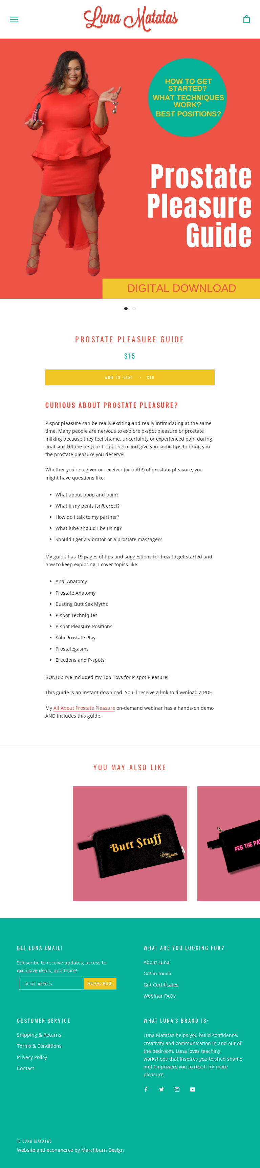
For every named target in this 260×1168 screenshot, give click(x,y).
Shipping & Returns (39, 1035)
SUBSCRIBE (100, 983)
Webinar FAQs (160, 996)
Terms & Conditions (39, 1046)
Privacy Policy (32, 1057)
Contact (25, 1068)
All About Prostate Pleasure (84, 708)
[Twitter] (161, 1089)
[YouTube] (192, 1089)
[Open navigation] (14, 19)
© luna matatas (34, 1141)
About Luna (157, 962)
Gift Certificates (161, 984)
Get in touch (157, 973)
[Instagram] (177, 1089)
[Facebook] (146, 1089)
